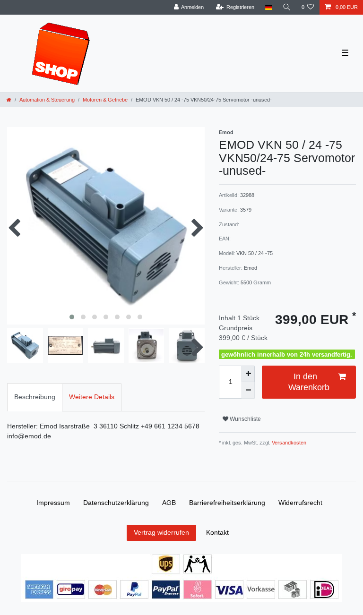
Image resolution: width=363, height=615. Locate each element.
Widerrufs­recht (300, 502)
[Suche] (286, 7)
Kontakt (217, 532)
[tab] (34, 397)
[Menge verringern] (248, 390)
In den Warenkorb (308, 382)
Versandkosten (288, 442)
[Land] (268, 7)
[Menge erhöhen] (248, 374)
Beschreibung (34, 397)
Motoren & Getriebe (105, 99)
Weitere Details (91, 397)
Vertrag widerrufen (161, 532)
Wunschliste (244, 419)
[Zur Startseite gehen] (9, 99)
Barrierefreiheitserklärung (227, 502)
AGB (169, 502)
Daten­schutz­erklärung (116, 502)
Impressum (53, 502)
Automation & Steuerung (47, 99)
